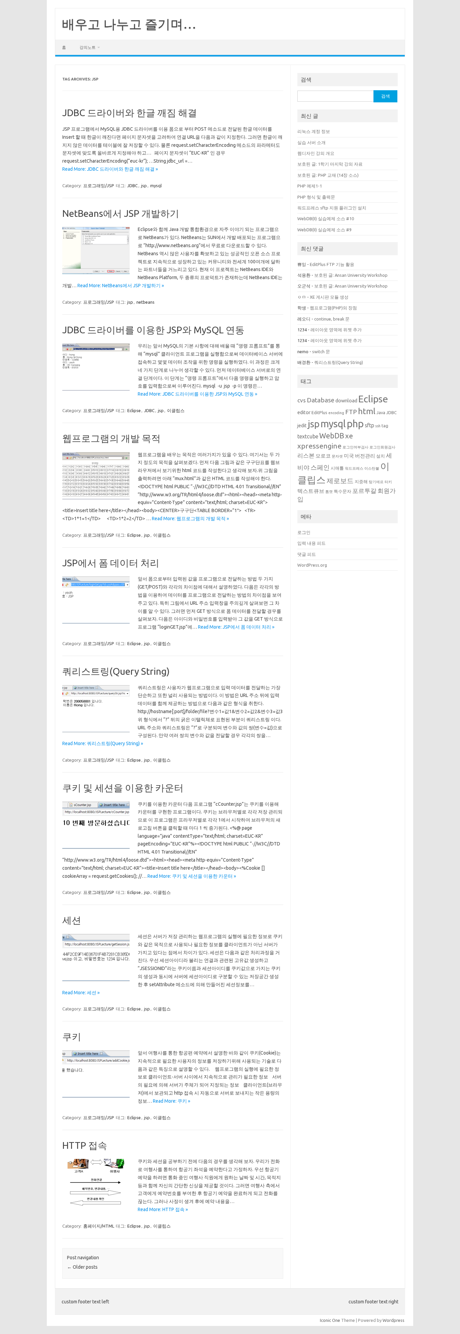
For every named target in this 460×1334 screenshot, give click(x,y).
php (355, 423)
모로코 (323, 456)
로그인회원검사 (382, 447)
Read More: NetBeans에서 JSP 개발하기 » (120, 285)
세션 (71, 920)
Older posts (82, 1267)
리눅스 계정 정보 (313, 131)
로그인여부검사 (355, 447)
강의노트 (87, 47)
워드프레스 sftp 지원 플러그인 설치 (331, 207)
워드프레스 (354, 468)
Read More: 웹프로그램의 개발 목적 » (190, 518)
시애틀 (337, 468)
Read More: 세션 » (81, 992)
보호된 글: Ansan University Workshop (351, 275)
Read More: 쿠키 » (171, 1101)
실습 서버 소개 (311, 142)
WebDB (331, 436)
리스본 (306, 455)
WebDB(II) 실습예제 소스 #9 (324, 229)
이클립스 (176, 410)
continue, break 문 (332, 318)
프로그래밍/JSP (98, 185)
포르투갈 (364, 490)
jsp (144, 185)
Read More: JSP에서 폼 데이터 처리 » (236, 627)
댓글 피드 (306, 554)
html (366, 411)
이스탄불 (371, 468)
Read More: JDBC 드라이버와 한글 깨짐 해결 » (110, 169)
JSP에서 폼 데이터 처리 (110, 563)
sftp (369, 425)
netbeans (145, 302)
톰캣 (329, 492)
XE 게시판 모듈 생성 (329, 297)
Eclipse (134, 410)
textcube (307, 436)
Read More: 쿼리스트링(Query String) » (102, 743)
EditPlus (319, 412)
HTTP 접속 (84, 1145)
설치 (380, 456)
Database (320, 400)
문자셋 (337, 456)
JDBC (132, 185)
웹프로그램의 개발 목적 (111, 438)
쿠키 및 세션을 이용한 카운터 (123, 787)
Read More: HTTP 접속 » (163, 1209)
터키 (388, 482)
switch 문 (321, 351)
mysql (156, 185)
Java (380, 412)
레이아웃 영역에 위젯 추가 (336, 329)
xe (349, 436)
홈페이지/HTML (98, 1226)
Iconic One (330, 1320)
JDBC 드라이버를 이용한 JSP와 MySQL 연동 (153, 330)
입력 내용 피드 (311, 543)
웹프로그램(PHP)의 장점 (333, 307)
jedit (302, 425)
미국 (349, 456)
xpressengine (319, 446)
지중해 (361, 481)
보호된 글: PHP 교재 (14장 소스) (328, 175)
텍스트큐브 (310, 491)
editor (303, 412)
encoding (336, 413)
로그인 (303, 532)
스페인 (320, 467)
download (346, 400)
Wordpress (393, 1320)
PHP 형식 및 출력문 (316, 197)
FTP (351, 411)
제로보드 (340, 481)
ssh (378, 426)
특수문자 (342, 491)
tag (385, 425)
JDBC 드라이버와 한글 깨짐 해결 (129, 112)
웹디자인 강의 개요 (315, 153)
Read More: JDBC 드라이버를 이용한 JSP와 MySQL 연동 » (197, 394)
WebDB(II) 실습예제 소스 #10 (325, 218)
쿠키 (71, 1036)
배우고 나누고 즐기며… (129, 24)
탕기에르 (376, 482)
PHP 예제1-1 (309, 186)
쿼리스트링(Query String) (116, 671)
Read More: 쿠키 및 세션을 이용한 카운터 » (191, 876)
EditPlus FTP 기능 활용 (332, 264)
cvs (301, 400)
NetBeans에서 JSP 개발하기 (120, 213)
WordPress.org (312, 565)
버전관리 (365, 456)
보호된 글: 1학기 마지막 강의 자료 (330, 164)
